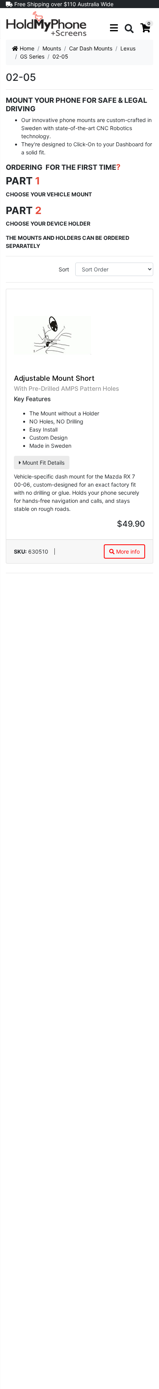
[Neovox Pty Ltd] (46, 23)
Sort (64, 269)
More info (127, 551)
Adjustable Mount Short (54, 378)
